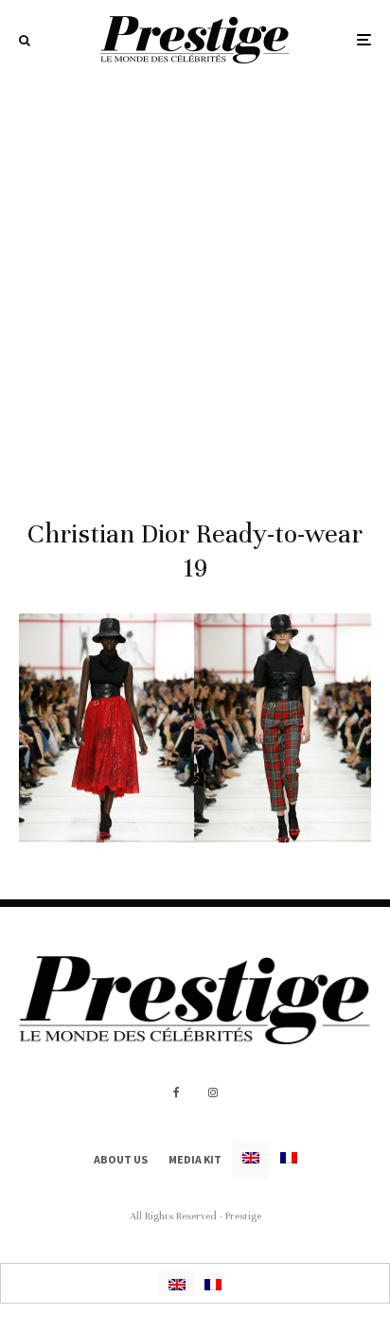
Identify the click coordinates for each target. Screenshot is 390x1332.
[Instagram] (213, 1092)
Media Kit (195, 1159)
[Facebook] (176, 1092)
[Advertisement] (195, 284)
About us (121, 1159)
